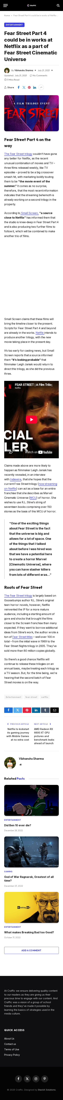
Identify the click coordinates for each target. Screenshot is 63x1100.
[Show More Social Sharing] (41, 87)
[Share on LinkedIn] (34, 87)
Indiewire (15, 479)
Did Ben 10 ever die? (17, 825)
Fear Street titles (22, 636)
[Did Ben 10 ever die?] (31, 800)
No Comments (40, 75)
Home (7, 15)
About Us (9, 1038)
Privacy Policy (12, 1054)
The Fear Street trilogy (18, 154)
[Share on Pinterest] (29, 87)
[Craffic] (32, 5)
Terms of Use (11, 1049)
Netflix (40, 332)
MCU (33, 497)
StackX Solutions (47, 1089)
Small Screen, (29, 213)
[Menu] (5, 5)
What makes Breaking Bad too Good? (29, 932)
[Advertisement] (31, 277)
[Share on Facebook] (18, 87)
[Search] (58, 5)
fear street (31, 697)
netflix (44, 697)
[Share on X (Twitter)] (23, 87)
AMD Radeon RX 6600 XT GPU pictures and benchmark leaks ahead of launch (44, 736)
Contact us (10, 1044)
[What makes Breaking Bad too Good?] (31, 907)
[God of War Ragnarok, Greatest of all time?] (31, 851)
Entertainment (14, 25)
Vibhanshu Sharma (23, 70)
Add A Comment (31, 950)
